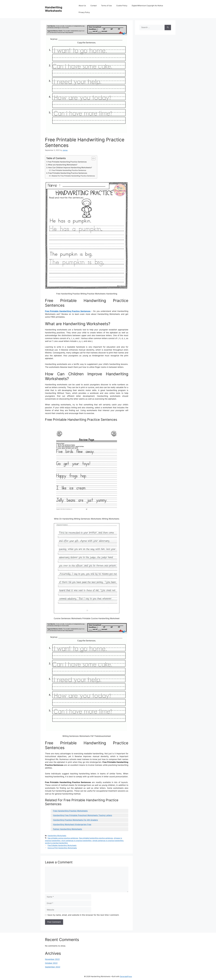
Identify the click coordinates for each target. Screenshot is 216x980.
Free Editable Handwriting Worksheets (62, 845)
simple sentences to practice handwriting (107, 840)
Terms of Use (106, 6)
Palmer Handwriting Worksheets (67, 829)
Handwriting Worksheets (53, 9)
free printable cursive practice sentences (63, 838)
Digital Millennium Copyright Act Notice (147, 6)
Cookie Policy (121, 6)
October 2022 (51, 963)
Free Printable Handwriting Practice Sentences (67, 162)
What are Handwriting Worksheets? (62, 165)
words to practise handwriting (56, 843)
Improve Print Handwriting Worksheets (62, 848)
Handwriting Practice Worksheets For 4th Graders (75, 820)
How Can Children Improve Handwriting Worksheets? (70, 167)
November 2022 (52, 959)
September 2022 (52, 967)
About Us (82, 6)
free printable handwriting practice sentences (96, 838)
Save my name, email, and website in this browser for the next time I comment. (83, 915)
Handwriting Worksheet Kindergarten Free (72, 824)
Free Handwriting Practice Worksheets (70, 811)
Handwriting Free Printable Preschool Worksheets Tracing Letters (82, 815)
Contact (93, 6)
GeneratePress (126, 976)
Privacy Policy (84, 12)
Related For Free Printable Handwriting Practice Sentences (73, 176)
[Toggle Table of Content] (92, 158)
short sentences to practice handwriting (76, 840)
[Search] (168, 27)
